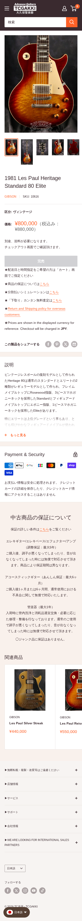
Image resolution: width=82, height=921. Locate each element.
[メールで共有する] (74, 344)
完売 (41, 261)
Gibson (10, 196)
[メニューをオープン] (7, 8)
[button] (74, 8)
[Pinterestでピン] (57, 344)
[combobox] (35, 22)
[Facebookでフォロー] (8, 890)
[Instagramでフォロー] (25, 890)
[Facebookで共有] (48, 344)
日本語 (11, 868)
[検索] (71, 22)
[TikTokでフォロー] (42, 890)
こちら (44, 284)
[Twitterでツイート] (65, 344)
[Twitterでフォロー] (16, 890)
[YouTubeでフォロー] (34, 890)
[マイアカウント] (64, 8)
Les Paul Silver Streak (26, 723)
